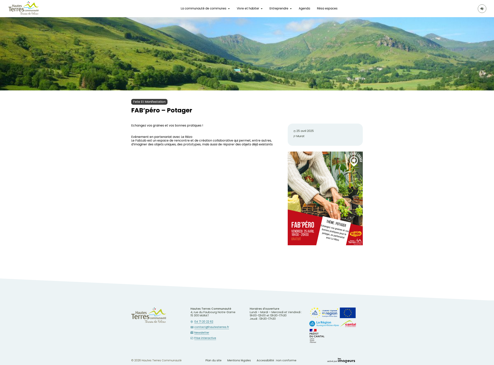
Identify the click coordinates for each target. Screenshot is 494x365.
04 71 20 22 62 (203, 322)
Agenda (304, 8)
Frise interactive (205, 338)
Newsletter (201, 333)
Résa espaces (327, 8)
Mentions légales (239, 360)
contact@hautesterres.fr (211, 327)
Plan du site (214, 360)
